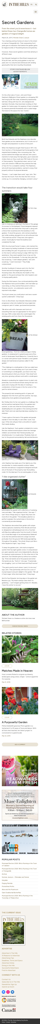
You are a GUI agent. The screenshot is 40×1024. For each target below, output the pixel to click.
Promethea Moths (8, 886)
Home (3, 1022)
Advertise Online (8, 963)
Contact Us (6, 979)
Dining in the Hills (8, 965)
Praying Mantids (7, 883)
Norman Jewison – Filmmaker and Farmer (15, 877)
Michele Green (18, 38)
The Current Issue (11, 912)
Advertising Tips (8, 958)
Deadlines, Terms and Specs (12, 960)
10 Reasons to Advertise (11, 955)
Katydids (5, 880)
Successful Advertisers (10, 968)
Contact (8, 1022)
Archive (4, 874)
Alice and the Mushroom (10, 889)
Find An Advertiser (9, 970)
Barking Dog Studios (22, 1020)
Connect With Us (11, 975)
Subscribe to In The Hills (11, 982)
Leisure (26, 38)
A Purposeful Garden (14, 722)
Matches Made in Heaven (17, 670)
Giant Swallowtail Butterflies (11, 892)
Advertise (7, 948)
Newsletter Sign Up (9, 984)
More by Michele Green (20, 626)
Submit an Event (8, 987)
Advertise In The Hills (9, 953)
